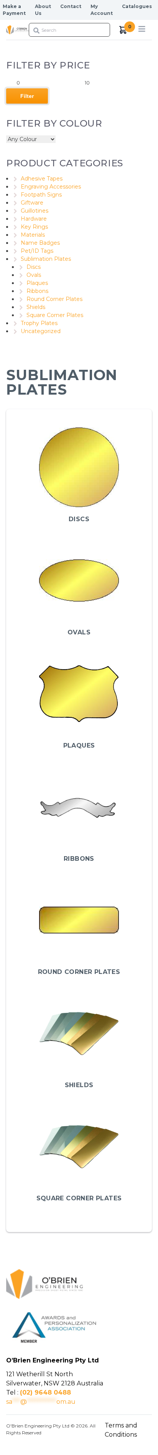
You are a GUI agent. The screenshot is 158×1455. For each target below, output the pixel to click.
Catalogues (137, 6)
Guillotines (34, 210)
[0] (123, 30)
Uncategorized (41, 331)
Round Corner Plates (54, 299)
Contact (70, 6)
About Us (43, 9)
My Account (102, 9)
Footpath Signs (41, 194)
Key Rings (34, 226)
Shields (35, 307)
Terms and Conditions (121, 1430)
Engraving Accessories (51, 186)
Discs (33, 266)
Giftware (32, 202)
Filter (27, 96)
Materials (33, 234)
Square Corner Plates (54, 315)
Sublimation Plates (46, 258)
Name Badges (40, 242)
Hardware (34, 218)
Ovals (33, 274)
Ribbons (37, 291)
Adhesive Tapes (42, 178)
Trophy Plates (39, 323)
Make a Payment (14, 9)
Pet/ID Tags (37, 250)
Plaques (37, 283)
